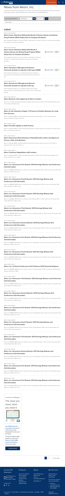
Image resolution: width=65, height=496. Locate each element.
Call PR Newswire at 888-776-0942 (11, 476)
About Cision (37, 475)
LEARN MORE (12, 448)
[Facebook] (6, 485)
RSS (42, 492)
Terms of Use (7, 492)
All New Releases (53, 474)
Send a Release (51, 2)
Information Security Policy (26, 492)
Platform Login (52, 475)
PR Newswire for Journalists (11, 427)
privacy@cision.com (55, 485)
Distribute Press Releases (23, 479)
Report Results (22, 482)
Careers (36, 477)
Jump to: (11, 18)
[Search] (63, 2)
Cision (53, 493)
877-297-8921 (53, 488)
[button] (34, 18)
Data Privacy (52, 477)
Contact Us (7, 483)
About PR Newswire (38, 474)
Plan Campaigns (23, 475)
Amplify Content (23, 483)
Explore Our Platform (24, 474)
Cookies (7, 493)
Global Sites (37, 481)
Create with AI (22, 477)
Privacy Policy (15, 492)
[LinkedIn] (5, 485)
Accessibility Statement (39, 478)
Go (46, 19)
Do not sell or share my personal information (54, 480)
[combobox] (40, 18)
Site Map (37, 492)
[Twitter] (9, 485)
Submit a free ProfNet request (11, 441)
